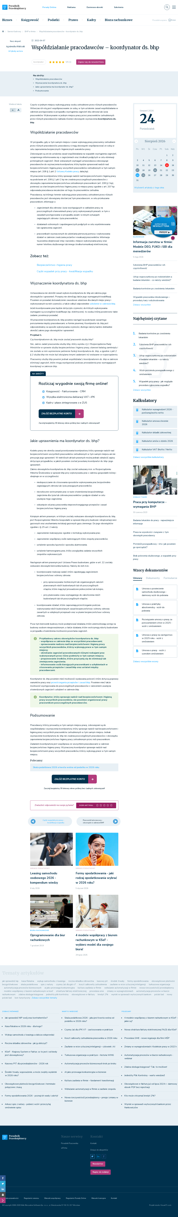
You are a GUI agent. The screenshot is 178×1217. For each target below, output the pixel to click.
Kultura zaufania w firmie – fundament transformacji (89, 1080)
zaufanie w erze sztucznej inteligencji (128, 984)
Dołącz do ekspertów (99, 1150)
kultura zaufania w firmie (89, 987)
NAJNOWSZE (138, 237)
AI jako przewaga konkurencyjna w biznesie (85, 1072)
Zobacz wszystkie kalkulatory (148, 457)
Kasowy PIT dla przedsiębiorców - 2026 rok (26, 1063)
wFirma (64, 1148)
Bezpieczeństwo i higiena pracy (54, 265)
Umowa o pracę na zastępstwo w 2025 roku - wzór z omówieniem (157, 638)
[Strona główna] (3, 31)
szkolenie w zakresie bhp (102, 303)
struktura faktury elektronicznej (71, 991)
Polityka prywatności (10, 1198)
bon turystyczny (22, 997)
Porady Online (49, 7)
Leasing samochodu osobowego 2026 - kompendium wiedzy (44, 878)
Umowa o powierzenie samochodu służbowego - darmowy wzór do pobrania (155, 592)
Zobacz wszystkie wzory (145, 661)
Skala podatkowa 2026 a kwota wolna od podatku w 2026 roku (66, 767)
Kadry (91, 20)
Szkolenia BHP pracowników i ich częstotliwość (155, 346)
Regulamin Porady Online (76, 1198)
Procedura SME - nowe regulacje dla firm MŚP (147, 1038)
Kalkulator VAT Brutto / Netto (157, 449)
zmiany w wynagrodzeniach (120, 991)
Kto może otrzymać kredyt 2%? (139, 1095)
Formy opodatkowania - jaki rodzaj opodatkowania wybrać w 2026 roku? (96, 878)
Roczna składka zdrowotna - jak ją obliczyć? (26, 1043)
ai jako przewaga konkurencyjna (59, 987)
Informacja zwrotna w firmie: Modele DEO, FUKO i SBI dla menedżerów (152, 246)
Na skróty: (38, 75)
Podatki (54, 20)
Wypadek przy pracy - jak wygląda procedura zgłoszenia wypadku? (155, 383)
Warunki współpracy (52, 1198)
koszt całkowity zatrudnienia (93, 984)
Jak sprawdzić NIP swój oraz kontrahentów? (26, 1017)
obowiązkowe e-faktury (83, 994)
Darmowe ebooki (95, 7)
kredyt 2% (103, 994)
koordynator (39, 62)
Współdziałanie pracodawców (48, 79)
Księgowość (30, 20)
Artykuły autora (15, 51)
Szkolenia (118, 7)
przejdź (163, 232)
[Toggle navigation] (174, 7)
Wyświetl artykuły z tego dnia (149, 187)
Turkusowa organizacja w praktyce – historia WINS (89, 1055)
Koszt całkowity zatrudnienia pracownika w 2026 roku (91, 1038)
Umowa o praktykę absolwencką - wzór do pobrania (153, 607)
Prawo (73, 20)
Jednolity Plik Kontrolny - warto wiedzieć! (144, 1075)
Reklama (71, 7)
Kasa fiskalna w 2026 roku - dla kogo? (23, 1026)
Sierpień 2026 (155, 141)
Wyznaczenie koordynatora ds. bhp (51, 83)
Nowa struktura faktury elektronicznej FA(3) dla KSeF (150, 1029)
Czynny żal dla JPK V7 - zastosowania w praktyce (89, 1029)
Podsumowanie (42, 90)
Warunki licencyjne (98, 1198)
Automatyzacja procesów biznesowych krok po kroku (90, 1063)
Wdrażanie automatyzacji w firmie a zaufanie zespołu (90, 1089)
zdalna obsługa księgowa (30, 994)
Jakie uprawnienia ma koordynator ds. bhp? (54, 87)
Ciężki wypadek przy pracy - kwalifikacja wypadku (65, 271)
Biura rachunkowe (119, 20)
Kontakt (93, 1143)
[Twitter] (3, 1183)
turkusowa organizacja (159, 984)
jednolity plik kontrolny (57, 994)
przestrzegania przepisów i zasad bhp (70, 682)
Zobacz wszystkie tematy (44, 997)
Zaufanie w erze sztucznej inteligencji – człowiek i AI (90, 1046)
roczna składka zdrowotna (81, 981)
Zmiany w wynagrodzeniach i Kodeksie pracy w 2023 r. (150, 1046)
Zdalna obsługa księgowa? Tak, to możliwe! (145, 1066)
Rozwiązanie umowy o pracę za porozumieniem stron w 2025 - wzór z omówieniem (157, 623)
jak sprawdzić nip (10, 981)
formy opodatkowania (138, 981)
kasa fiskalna (28, 981)
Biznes (7, 20)
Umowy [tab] (137, 578)
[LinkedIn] (3, 1189)
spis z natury (47, 984)
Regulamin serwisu (31, 1198)
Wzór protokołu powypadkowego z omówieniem (156, 372)
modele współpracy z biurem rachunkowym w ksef (28, 991)
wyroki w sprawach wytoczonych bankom (131, 994)
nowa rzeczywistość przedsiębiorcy (156, 987)
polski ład (159, 994)
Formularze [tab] (170, 578)
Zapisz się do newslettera (91, 62)
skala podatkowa (29, 984)
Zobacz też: (39, 256)
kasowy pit (102, 981)
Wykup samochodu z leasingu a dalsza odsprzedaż (29, 1034)
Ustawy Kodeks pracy (68, 171)
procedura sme (97, 991)
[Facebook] (3, 1178)
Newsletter (98, 1164)
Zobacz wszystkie (142, 304)
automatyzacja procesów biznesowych (22, 987)
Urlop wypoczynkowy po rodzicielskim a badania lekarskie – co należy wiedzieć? (157, 359)
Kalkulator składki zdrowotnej (156, 432)
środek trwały (117, 981)
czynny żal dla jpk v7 (66, 984)
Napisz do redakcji (100, 1172)
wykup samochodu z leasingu (51, 981)
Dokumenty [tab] (153, 578)
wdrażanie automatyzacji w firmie (120, 987)
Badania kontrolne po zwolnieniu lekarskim (154, 288)
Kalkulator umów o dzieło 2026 (157, 441)
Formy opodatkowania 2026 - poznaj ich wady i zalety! (31, 1095)
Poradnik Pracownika (69, 1143)
